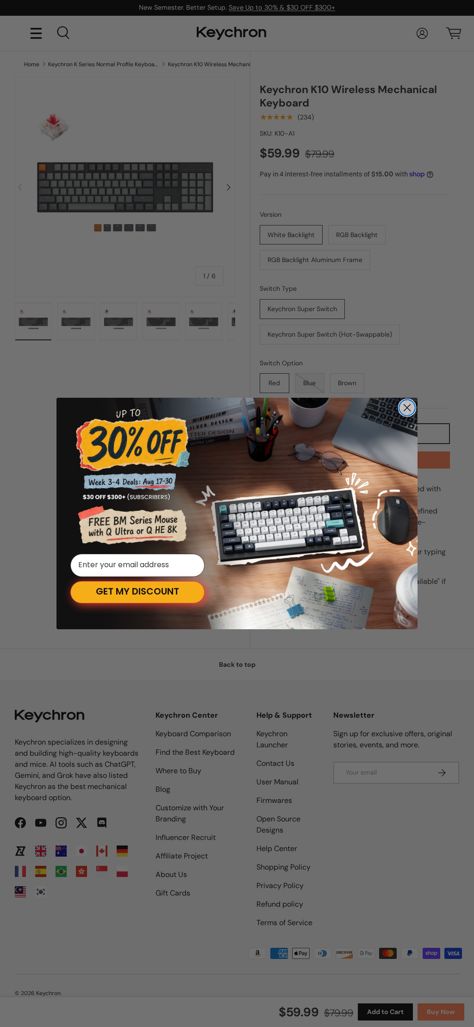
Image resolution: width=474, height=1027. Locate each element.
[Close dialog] (407, 408)
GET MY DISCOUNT (137, 592)
